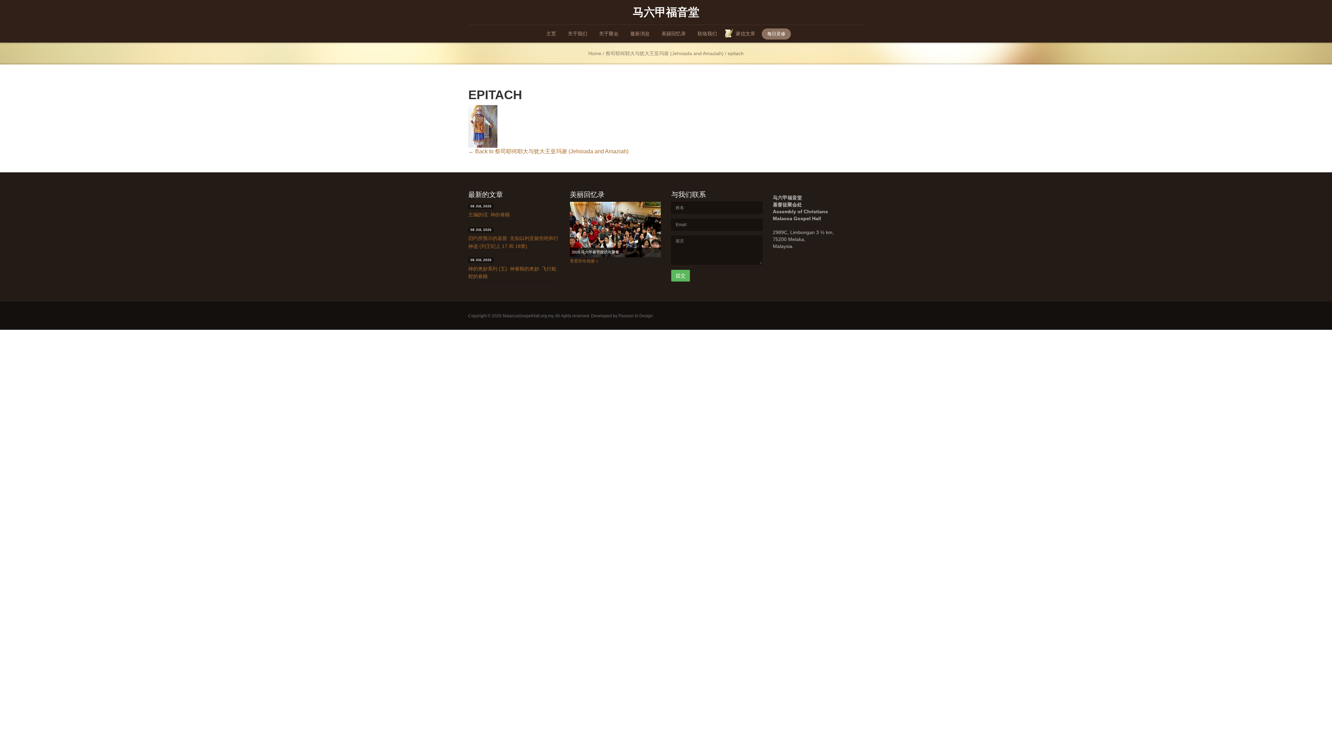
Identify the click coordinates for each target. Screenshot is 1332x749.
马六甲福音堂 (666, 11)
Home (594, 53)
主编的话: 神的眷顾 (489, 214)
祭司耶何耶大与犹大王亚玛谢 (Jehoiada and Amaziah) (665, 53)
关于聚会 (608, 33)
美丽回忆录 (673, 33)
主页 (551, 33)
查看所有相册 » (584, 261)
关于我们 (577, 33)
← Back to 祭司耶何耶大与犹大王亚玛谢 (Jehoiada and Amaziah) (548, 151)
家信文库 (745, 33)
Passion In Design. (636, 315)
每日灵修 (776, 33)
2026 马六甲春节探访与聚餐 (595, 252)
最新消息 (640, 33)
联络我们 (707, 33)
